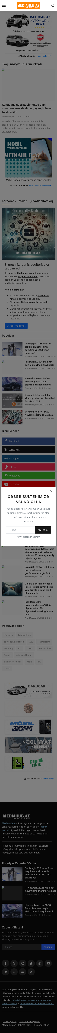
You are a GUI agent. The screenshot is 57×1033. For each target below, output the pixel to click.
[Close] (51, 491)
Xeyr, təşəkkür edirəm (28, 536)
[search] (53, 5)
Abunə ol (43, 530)
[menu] (4, 5)
